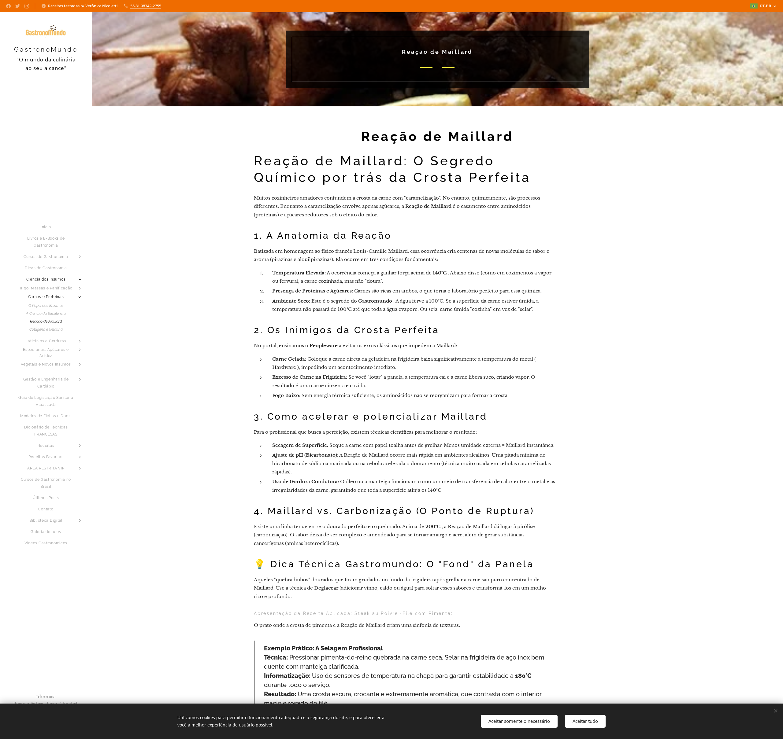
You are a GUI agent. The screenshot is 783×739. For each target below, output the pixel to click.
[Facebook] (8, 6)
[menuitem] (46, 227)
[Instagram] (27, 6)
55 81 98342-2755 (145, 6)
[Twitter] (17, 6)
